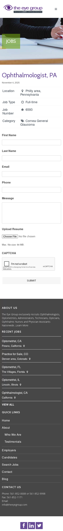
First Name (10, 135)
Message (9, 198)
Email (6, 167)
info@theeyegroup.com (15, 504)
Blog (6, 479)
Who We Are (13, 435)
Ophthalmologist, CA (16, 393)
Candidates (10, 457)
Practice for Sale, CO (16, 354)
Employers (10, 450)
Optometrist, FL (12, 367)
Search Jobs (11, 464)
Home (7, 420)
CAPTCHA (10, 253)
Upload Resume (13, 229)
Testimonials (13, 442)
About (7, 428)
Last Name (10, 151)
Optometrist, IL (12, 380)
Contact (8, 472)
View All (9, 404)
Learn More (45, 325)
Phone (7, 182)
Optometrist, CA (12, 341)
